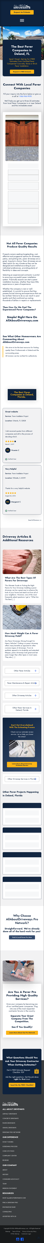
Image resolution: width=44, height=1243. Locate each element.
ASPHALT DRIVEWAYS (10, 1114)
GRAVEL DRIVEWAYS (9, 1128)
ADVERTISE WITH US (9, 1216)
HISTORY (5, 1174)
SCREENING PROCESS (10, 1146)
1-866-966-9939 (25, 96)
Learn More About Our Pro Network (22, 1033)
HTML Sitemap (15, 1234)
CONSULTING (7, 1212)
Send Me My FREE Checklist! (22, 1085)
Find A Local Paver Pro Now (22, 937)
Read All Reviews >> (34, 520)
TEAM (4, 1184)
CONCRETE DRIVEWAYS (11, 1118)
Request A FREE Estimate (22, 72)
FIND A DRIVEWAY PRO (10, 1203)
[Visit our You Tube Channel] (17, 1239)
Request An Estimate (22, 12)
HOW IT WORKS (8, 1142)
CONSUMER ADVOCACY (11, 1179)
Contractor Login (26, 1234)
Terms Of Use (16, 1231)
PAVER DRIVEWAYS (9, 1123)
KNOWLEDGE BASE (9, 1207)
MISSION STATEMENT (10, 1188)
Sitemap (7, 1231)
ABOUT (5, 1170)
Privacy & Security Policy (29, 1231)
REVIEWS (6, 1160)
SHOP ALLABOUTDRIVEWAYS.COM (14, 1198)
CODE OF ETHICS (8, 1151)
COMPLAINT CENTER (10, 1156)
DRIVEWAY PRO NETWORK (11, 1132)
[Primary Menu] (22, 20)
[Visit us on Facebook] (21, 1239)
